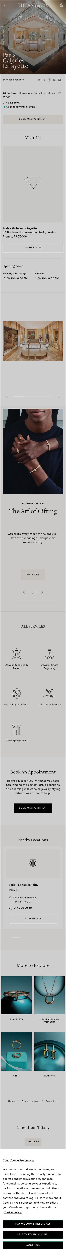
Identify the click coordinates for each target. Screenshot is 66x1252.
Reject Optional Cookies (32, 1235)
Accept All (33, 1245)
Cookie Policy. (13, 1212)
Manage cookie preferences (33, 1224)
